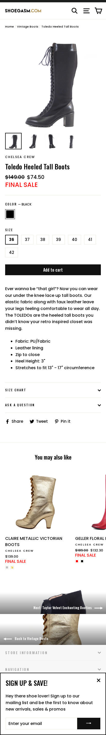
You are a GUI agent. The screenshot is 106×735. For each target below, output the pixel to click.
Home (9, 26)
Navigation (17, 669)
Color (18, 204)
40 (74, 239)
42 (11, 252)
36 (11, 239)
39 (58, 239)
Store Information (26, 652)
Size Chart (15, 390)
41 (90, 239)
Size (9, 230)
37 (27, 239)
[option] (53, 82)
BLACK (10, 214)
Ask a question (20, 405)
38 (42, 239)
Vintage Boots (27, 26)
